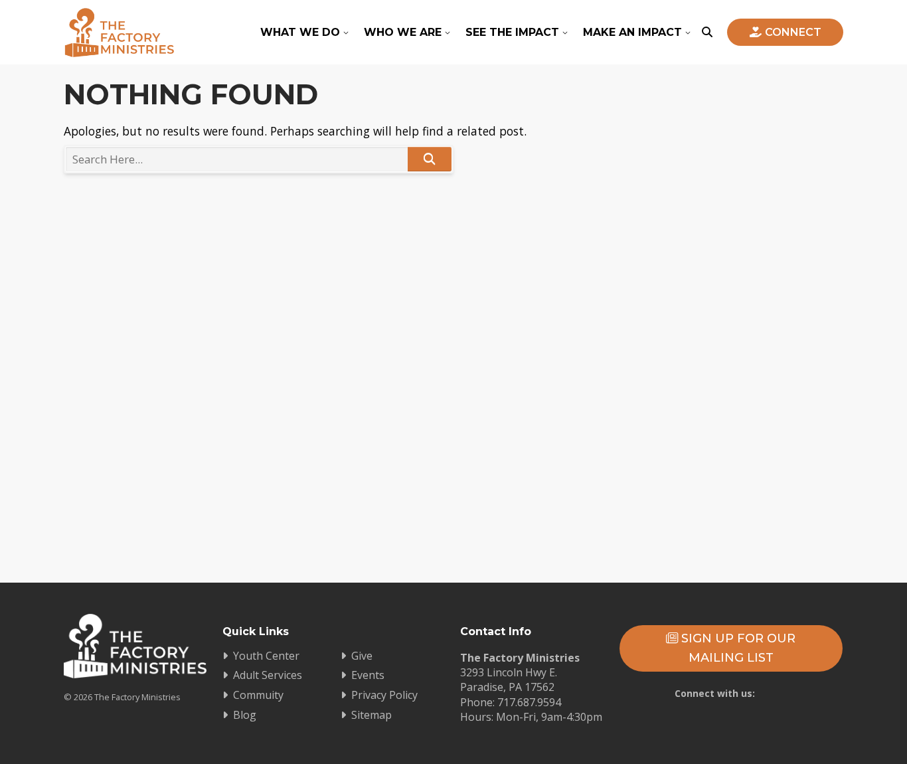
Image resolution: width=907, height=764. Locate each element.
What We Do (300, 32)
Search (430, 159)
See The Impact (512, 32)
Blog (244, 715)
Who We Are (403, 32)
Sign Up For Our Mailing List (736, 648)
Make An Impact (632, 32)
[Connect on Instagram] (785, 718)
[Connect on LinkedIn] (824, 718)
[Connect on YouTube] (747, 718)
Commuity (258, 695)
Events (367, 675)
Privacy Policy (384, 695)
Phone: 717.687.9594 (510, 702)
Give (361, 655)
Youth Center (266, 655)
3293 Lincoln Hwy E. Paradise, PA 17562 (508, 679)
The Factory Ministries (119, 32)
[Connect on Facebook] (708, 718)
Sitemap (371, 715)
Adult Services (267, 675)
